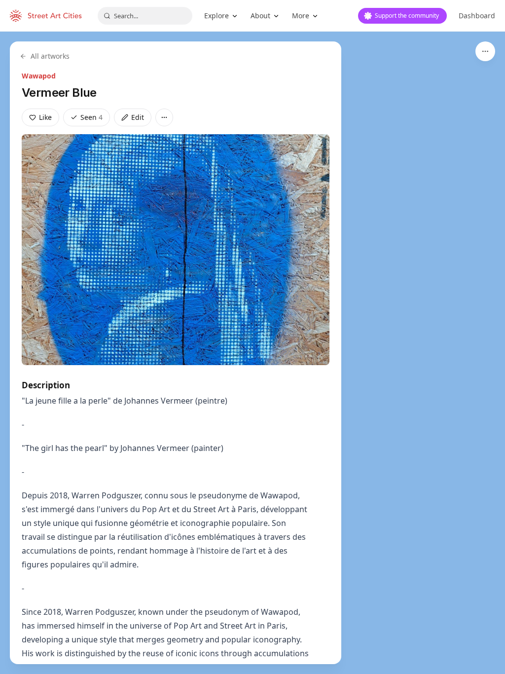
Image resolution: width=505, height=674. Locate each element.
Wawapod (39, 75)
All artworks (50, 56)
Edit (137, 117)
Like (45, 117)
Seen (91, 117)
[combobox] (145, 16)
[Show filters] (485, 51)
